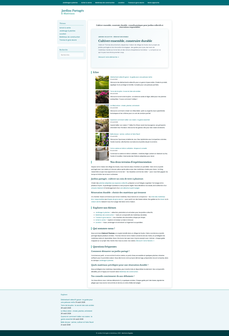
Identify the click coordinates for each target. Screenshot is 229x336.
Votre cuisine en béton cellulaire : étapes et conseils (128, 148)
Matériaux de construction (105, 3)
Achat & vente (86, 3)
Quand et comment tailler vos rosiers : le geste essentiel (130, 120)
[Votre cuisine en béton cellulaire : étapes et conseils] (102, 154)
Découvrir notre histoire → (145, 241)
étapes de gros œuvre (115, 199)
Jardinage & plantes (70, 3)
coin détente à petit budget (129, 188)
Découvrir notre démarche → (108, 57)
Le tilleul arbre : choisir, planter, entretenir (125, 106)
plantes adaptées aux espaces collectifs (113, 183)
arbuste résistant (97, 188)
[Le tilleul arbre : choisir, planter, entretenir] (102, 111)
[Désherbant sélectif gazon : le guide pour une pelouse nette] (102, 83)
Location (121, 3)
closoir (162, 199)
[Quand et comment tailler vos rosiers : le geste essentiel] (102, 126)
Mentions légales (127, 333)
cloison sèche (96, 202)
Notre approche (153, 3)
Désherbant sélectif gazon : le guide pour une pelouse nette (131, 77)
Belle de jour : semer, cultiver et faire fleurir (125, 134)
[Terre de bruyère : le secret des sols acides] (102, 97)
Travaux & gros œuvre (136, 3)
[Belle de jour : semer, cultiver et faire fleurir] (102, 140)
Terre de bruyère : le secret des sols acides (125, 91)
